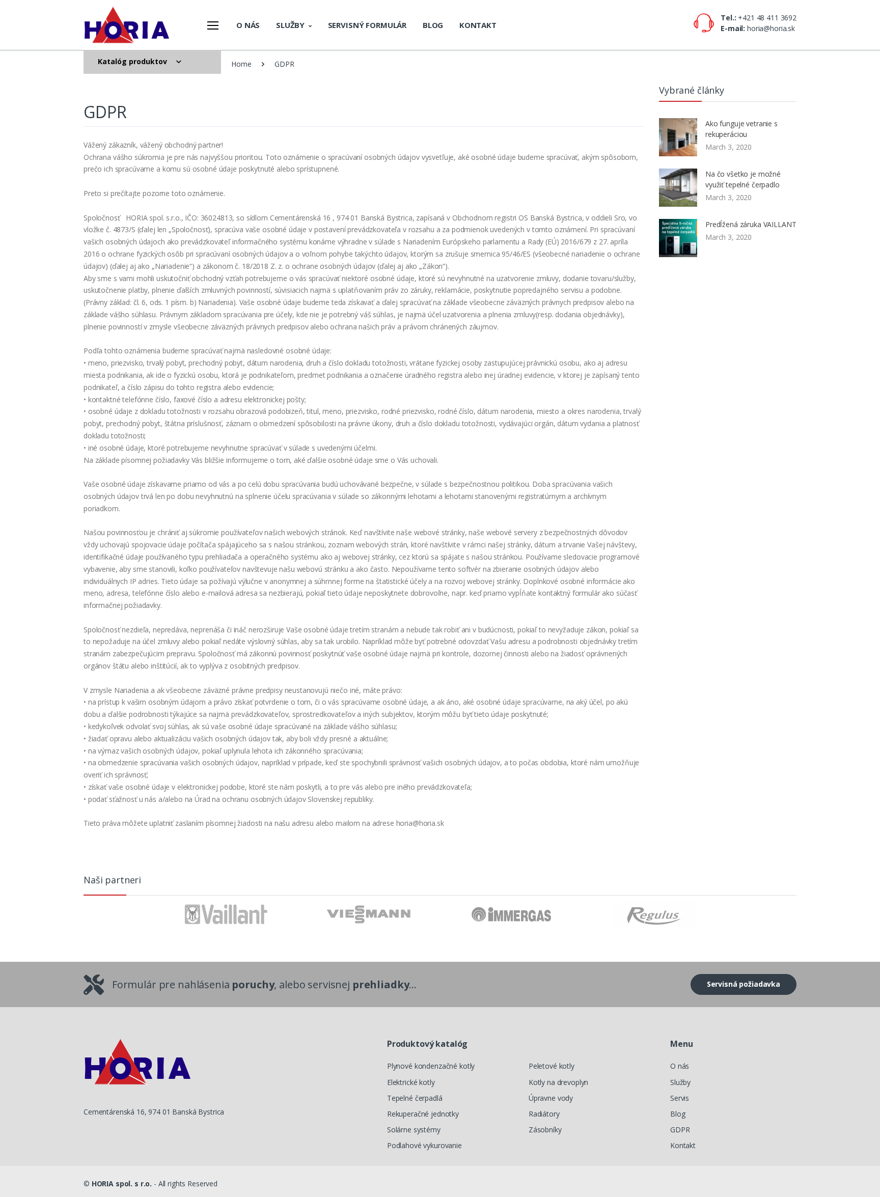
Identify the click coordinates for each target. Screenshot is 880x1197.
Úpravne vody (551, 1098)
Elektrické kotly (411, 1082)
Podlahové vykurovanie (424, 1145)
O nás (248, 25)
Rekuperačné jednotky (423, 1114)
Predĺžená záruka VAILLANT (750, 224)
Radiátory (544, 1114)
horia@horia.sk (771, 28)
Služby (290, 25)
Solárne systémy (414, 1129)
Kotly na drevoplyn (558, 1082)
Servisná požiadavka (743, 984)
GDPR (680, 1129)
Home (241, 64)
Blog (433, 25)
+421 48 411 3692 (767, 17)
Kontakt (478, 25)
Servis (679, 1098)
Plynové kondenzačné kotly (431, 1066)
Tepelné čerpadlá (415, 1098)
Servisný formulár (367, 25)
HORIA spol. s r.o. (122, 1183)
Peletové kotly (551, 1066)
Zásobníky (545, 1129)
